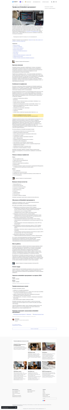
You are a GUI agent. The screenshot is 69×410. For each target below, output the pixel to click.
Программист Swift (31, 352)
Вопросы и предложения (46, 394)
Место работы (15, 52)
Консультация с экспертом (49, 6)
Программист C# (31, 371)
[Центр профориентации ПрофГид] (15, 1)
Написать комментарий (34, 328)
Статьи (13, 394)
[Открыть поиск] (51, 2)
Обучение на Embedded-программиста (20, 50)
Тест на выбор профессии (16, 324)
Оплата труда (15, 53)
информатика (30, 39)
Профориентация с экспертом (17, 325)
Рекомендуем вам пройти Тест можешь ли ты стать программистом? (25, 36)
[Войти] (53, 2)
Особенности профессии (17, 46)
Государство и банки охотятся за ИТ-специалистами (20, 345)
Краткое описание (16, 45)
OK (15, 407)
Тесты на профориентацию (16, 390)
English (44, 390)
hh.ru (28, 283)
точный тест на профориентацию (32, 31)
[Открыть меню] (56, 1)
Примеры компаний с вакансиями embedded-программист (23, 57)
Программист (44, 352)
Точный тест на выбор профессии (50, 8)
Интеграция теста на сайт (46, 396)
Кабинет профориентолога (31, 390)
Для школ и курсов (45, 395)
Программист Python (17, 371)
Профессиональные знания (18, 56)
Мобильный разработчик (46, 371)
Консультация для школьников (16, 395)
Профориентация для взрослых (16, 396)
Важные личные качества (17, 49)
